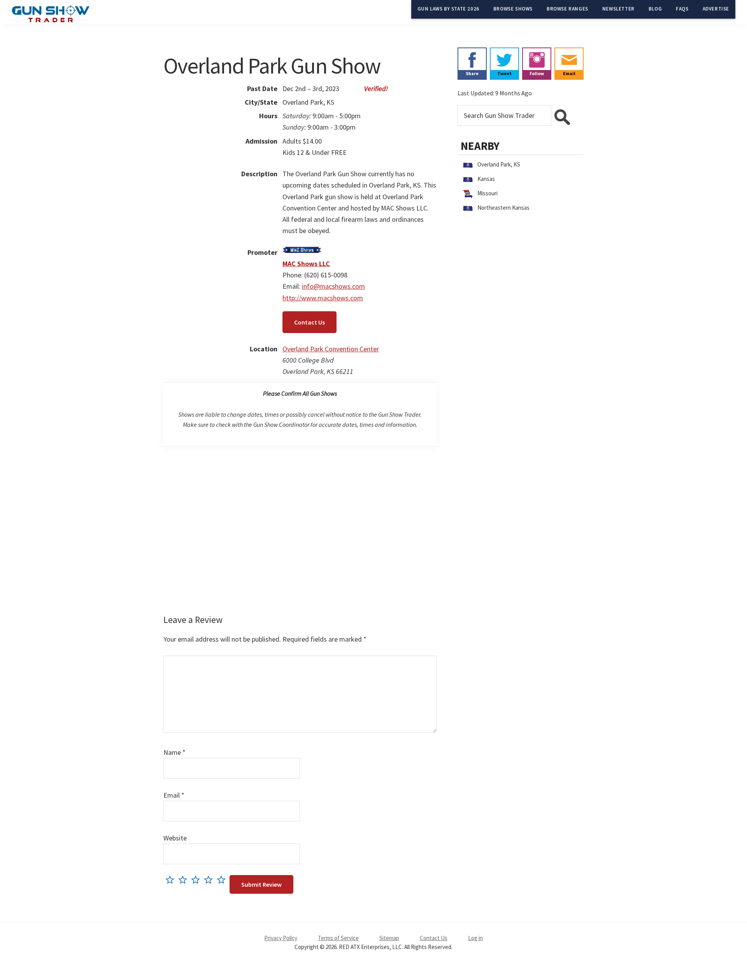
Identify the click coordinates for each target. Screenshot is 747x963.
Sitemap (389, 938)
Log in (475, 938)
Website (175, 837)
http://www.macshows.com (322, 297)
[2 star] (184, 879)
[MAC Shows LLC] (301, 252)
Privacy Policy (280, 938)
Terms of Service (338, 938)
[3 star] (197, 879)
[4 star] (210, 879)
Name (174, 752)
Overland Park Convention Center (330, 348)
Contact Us (309, 322)
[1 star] (171, 879)
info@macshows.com (333, 286)
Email (173, 795)
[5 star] (223, 879)
